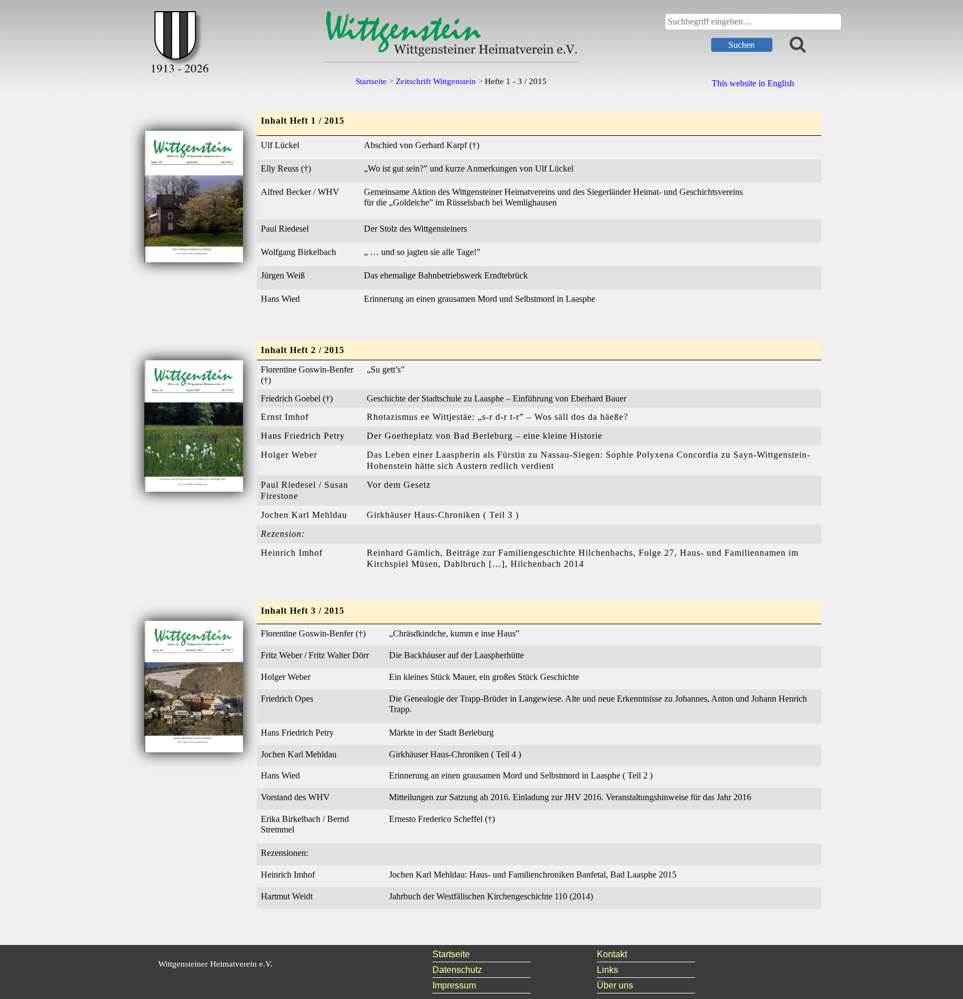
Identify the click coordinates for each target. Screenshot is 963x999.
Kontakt (612, 954)
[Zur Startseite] (180, 39)
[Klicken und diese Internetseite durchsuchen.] (797, 43)
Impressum (454, 985)
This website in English (753, 83)
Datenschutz (457, 969)
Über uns (615, 985)
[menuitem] (481, 954)
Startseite (451, 954)
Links (607, 969)
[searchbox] (753, 22)
